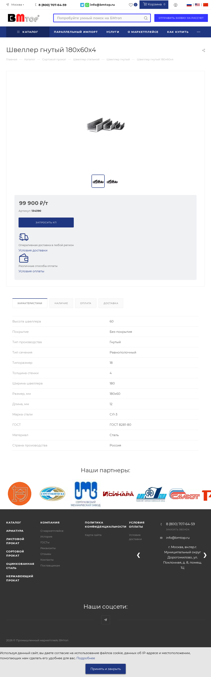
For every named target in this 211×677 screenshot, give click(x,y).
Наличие (61, 303)
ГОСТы (44, 542)
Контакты (47, 559)
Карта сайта (93, 535)
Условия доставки (33, 250)
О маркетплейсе (51, 530)
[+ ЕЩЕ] (199, 31)
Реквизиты (48, 548)
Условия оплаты (31, 271)
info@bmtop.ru (178, 538)
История (46, 536)
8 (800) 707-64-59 (53, 5)
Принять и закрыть (105, 669)
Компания (50, 522)
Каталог (13, 522)
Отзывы (45, 554)
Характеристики (30, 303)
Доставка (111, 303)
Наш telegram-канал (105, 619)
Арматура (14, 530)
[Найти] (146, 18)
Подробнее (85, 658)
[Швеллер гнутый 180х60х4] (105, 123)
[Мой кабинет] (175, 5)
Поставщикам (50, 565)
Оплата (85, 303)
